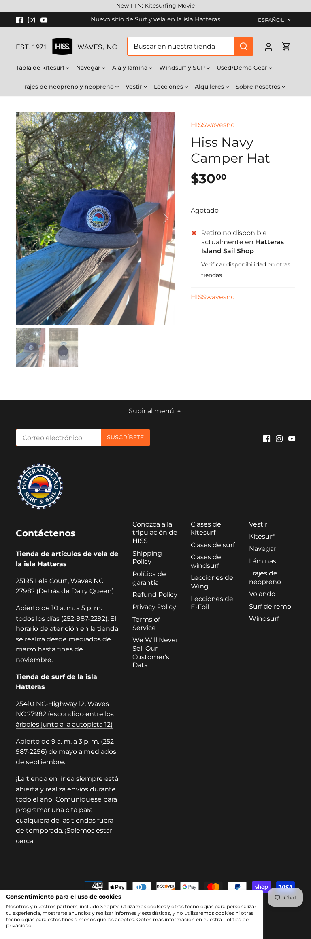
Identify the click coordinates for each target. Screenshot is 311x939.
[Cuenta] (268, 46)
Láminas (262, 561)
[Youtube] (43, 19)
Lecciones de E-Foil (212, 603)
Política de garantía (149, 578)
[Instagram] (31, 19)
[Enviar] (243, 46)
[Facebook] (19, 19)
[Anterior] (36, 218)
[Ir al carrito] (286, 46)
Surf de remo (270, 606)
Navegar (262, 548)
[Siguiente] (155, 218)
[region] (155, 6)
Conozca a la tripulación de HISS (154, 532)
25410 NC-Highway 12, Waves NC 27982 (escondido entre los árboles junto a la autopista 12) (65, 714)
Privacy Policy (154, 607)
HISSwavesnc (212, 125)
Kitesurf (261, 536)
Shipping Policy (147, 558)
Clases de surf (213, 545)
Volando (262, 594)
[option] (95, 218)
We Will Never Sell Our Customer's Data (155, 652)
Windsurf (264, 618)
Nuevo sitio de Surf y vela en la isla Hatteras (155, 19)
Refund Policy (154, 595)
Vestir (258, 524)
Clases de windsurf (206, 561)
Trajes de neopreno (265, 577)
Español (271, 20)
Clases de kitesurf (206, 528)
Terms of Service (146, 623)
